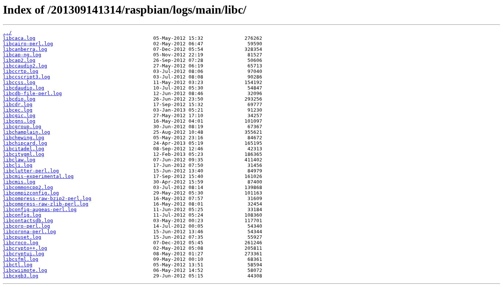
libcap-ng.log (22, 54)
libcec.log (17, 110)
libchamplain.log (26, 132)
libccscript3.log (26, 77)
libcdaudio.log (23, 88)
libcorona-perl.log (29, 231)
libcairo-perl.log (28, 43)
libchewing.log (23, 137)
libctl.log (17, 264)
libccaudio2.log (25, 66)
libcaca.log (19, 38)
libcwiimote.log (25, 270)
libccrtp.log (20, 71)
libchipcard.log (25, 143)
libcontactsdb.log (28, 220)
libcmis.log (19, 182)
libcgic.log (19, 115)
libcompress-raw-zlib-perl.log (45, 204)
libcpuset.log (22, 237)
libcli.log (17, 165)
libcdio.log (19, 99)
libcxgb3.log (20, 276)
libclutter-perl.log (31, 171)
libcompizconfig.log (31, 193)
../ (7, 32)
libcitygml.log (23, 154)
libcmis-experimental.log (38, 176)
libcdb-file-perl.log (32, 93)
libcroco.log (20, 242)
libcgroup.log (22, 126)
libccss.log (19, 82)
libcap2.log (19, 60)
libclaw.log (19, 159)
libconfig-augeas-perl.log (40, 209)
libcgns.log (19, 121)
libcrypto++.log (25, 248)
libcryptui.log (23, 253)
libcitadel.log (23, 148)
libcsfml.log (20, 259)
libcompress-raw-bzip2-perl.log (47, 198)
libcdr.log (17, 104)
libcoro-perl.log (26, 226)
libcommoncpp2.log (28, 187)
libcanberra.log (25, 49)
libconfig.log (22, 215)
